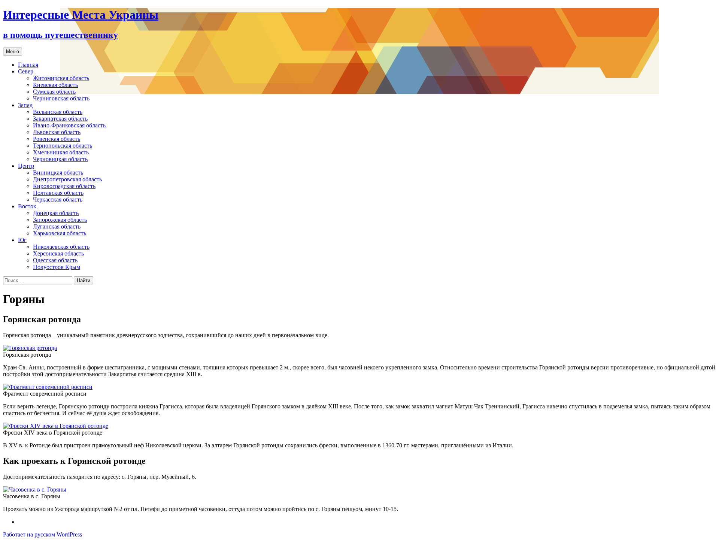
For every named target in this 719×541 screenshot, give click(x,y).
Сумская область (54, 91)
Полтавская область (58, 193)
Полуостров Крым (56, 267)
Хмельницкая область (61, 152)
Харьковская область (59, 233)
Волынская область (57, 112)
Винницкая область (58, 172)
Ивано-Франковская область (69, 125)
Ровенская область (56, 139)
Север (25, 71)
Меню (12, 51)
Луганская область (57, 226)
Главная (28, 64)
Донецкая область (56, 213)
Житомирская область (61, 78)
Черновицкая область (60, 159)
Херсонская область (58, 253)
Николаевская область (61, 247)
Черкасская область (57, 199)
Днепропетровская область (67, 179)
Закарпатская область (60, 118)
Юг (22, 240)
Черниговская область (61, 98)
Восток (27, 206)
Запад (25, 105)
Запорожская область (60, 220)
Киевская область (55, 85)
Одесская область (55, 260)
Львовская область (57, 132)
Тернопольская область (62, 145)
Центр (26, 166)
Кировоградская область (64, 186)
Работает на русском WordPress (42, 534)
